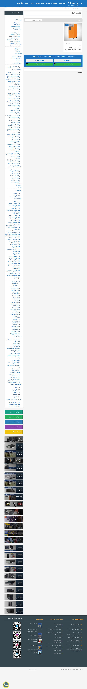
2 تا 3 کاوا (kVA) (16, 306)
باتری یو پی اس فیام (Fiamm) (13, 131)
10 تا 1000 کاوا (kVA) (15, 287)
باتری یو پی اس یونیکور (15, 165)
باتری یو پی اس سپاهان (15, 110)
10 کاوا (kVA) (17, 301)
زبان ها (18, 3)
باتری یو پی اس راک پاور (15, 100)
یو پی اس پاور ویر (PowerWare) (13, 226)
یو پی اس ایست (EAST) (15, 220)
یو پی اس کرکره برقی (57, 648)
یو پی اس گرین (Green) (15, 263)
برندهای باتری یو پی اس (16, 69)
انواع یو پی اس (18, 190)
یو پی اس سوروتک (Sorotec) (13, 249)
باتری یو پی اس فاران (15, 124)
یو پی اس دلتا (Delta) (15, 243)
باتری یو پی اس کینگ (15, 132)
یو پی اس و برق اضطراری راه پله (33, 634)
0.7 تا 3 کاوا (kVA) (16, 282)
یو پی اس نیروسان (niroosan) (13, 275)
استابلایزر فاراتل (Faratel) (14, 41)
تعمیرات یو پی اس (16, 432)
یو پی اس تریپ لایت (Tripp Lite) (13, 236)
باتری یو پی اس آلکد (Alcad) (14, 73)
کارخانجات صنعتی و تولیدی (14, 374)
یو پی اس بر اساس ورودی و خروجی (14, 399)
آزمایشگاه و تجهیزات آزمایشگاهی (13, 340)
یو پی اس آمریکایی (16, 389)
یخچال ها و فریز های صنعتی (14, 379)
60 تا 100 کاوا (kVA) (15, 326)
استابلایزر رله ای (17, 24)
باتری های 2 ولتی (19, 53)
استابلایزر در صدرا (33, 645)
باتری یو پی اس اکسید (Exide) (13, 78)
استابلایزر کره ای (17, 51)
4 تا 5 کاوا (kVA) (16, 316)
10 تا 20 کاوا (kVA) (16, 292)
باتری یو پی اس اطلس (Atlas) (13, 76)
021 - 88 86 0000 (12, 8)
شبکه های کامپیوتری (16, 370)
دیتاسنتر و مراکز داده (16, 360)
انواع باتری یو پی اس (17, 63)
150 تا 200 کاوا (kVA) (15, 304)
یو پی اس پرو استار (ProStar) (13, 232)
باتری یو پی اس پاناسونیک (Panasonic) (14, 84)
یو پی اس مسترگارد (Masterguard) (16, 267)
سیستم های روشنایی (15, 364)
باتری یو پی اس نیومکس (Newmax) (15, 150)
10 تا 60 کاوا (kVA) (16, 299)
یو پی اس (20, 187)
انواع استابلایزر (18, 20)
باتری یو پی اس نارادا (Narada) (13, 144)
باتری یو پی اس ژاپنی (15, 178)
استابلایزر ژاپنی (17, 50)
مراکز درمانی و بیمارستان (15, 377)
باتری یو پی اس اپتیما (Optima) (13, 74)
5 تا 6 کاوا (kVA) (16, 319)
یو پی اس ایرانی (16, 392)
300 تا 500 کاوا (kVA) (15, 314)
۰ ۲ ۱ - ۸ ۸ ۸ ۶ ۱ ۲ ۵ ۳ (68, 60)
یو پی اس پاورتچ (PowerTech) (13, 227)
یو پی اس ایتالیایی (16, 391)
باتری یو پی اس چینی (15, 177)
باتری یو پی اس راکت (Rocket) (13, 102)
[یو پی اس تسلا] (73, 3)
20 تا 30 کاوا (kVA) (16, 307)
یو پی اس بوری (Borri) (15, 224)
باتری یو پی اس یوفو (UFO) (14, 163)
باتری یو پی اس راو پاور (15, 103)
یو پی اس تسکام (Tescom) (14, 238)
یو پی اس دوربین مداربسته (56, 645)
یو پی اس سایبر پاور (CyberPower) (16, 247)
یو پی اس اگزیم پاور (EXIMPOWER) (16, 213)
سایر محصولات (19, 185)
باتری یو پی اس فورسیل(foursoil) (13, 129)
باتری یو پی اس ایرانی (15, 173)
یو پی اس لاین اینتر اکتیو (15, 197)
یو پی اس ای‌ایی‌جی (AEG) (14, 217)
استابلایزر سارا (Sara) (15, 38)
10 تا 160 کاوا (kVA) (15, 290)
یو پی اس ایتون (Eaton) (15, 219)
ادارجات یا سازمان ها (16, 345)
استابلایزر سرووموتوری (15, 26)
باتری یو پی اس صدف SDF (14, 120)
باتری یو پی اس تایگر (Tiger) (14, 93)
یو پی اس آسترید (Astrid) (14, 205)
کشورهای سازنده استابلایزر (16, 45)
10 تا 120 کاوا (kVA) (15, 289)
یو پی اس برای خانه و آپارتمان (14, 381)
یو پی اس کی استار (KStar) (14, 261)
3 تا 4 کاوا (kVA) (16, 311)
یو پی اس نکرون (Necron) (14, 273)
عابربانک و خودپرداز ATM (15, 372)
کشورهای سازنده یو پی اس (15, 384)
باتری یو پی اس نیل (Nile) (14, 148)
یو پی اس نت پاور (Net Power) (13, 272)
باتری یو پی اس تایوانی (15, 175)
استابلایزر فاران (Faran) (15, 43)
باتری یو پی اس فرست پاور (14, 127)
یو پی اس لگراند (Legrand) (14, 265)
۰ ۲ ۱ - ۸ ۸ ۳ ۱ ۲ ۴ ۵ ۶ (40, 60)
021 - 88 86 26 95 (26, 8)
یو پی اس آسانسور (57, 650)
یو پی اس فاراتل (16, 253)
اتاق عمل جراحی (16, 343)
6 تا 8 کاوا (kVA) (16, 325)
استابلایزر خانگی (16, 23)
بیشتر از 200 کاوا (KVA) (15, 333)
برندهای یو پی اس (17, 198)
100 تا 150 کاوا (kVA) (15, 302)
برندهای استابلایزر (17, 30)
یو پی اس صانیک (16, 251)
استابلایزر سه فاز (16, 28)
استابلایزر (21, 16)
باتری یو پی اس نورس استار (14, 146)
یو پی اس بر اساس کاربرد (15, 422)
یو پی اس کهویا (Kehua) (15, 260)
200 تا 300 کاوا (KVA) (15, 309)
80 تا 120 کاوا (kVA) (15, 331)
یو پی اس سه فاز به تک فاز (14, 404)
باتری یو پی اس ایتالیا (15, 172)
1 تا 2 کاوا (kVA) (16, 285)
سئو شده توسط (32, 669)
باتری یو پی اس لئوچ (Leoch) (13, 134)
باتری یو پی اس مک (16, 139)
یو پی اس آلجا (17, 207)
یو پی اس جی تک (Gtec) (14, 241)
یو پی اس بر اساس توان (15, 417)
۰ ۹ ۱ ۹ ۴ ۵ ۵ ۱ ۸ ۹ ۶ (68, 64)
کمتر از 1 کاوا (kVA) (16, 335)
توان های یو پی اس (17, 279)
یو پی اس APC (17, 202)
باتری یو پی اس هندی (15, 182)
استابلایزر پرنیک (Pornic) (14, 36)
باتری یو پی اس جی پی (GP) (14, 98)
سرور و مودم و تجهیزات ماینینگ (13, 362)
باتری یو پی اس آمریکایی (15, 170)
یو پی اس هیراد (17, 277)
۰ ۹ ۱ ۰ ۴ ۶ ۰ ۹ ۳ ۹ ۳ (40, 64)
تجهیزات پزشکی (17, 352)
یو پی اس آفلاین (16, 193)
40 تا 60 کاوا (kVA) (16, 318)
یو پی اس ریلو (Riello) (15, 244)
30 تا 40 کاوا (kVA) (16, 313)
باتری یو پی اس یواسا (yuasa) (13, 160)
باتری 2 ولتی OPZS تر (16, 56)
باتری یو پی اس (19, 60)
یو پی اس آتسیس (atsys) (14, 203)
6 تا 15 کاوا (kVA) (16, 323)
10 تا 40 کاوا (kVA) (16, 297)
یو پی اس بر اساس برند (15, 412)
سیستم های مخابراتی (15, 369)
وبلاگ (42, 3)
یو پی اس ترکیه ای (16, 396)
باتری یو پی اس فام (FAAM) (14, 126)
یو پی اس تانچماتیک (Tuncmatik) (12, 234)
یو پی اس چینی (16, 398)
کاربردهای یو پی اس (17, 336)
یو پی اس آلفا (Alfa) (15, 208)
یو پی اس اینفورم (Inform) (14, 222)
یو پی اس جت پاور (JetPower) (13, 239)
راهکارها (48, 3)
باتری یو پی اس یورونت (15, 162)
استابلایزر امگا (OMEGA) (15, 35)
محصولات (55, 3)
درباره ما (38, 3)
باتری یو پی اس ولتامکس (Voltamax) (15, 157)
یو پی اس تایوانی (16, 394)
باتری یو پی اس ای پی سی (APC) (13, 79)
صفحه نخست (62, 3)
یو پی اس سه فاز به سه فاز (14, 406)
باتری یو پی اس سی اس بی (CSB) (12, 115)
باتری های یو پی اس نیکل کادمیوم (13, 68)
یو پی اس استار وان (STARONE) (13, 210)
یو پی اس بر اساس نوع (15, 427)
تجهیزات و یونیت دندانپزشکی (14, 355)
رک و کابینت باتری (19, 184)
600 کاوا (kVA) (17, 328)
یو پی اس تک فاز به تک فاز (14, 402)
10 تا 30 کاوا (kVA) (16, 295)
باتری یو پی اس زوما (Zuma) (14, 105)
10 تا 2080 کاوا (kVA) (15, 294)
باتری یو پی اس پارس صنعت (14, 81)
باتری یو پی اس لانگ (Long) (14, 136)
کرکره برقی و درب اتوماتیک (14, 376)
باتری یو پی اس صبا (16, 119)
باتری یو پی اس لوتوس (15, 138)
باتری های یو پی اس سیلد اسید (13, 66)
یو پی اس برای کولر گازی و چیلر (13, 382)
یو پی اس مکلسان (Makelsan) (13, 270)
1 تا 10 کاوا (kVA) (16, 283)
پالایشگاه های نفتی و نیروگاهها (13, 348)
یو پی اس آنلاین (16, 195)
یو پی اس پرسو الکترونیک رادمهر (13, 231)
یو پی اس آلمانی (16, 387)
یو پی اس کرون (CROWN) (14, 258)
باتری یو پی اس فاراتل (15, 122)
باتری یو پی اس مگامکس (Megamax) (15, 142)
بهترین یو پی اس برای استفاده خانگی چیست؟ (32, 630)
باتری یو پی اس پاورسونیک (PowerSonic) (14, 87)
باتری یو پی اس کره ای (15, 180)
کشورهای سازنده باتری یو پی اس (14, 167)
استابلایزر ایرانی (17, 48)
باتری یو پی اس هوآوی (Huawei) (13, 153)
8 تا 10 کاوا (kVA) (16, 330)
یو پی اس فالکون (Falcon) (14, 256)
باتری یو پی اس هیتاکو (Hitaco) (13, 155)
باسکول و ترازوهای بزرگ (15, 346)
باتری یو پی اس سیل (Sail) (14, 117)
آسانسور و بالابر (17, 341)
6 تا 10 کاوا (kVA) (16, 321)
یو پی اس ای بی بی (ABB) (14, 215)
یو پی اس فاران (17, 255)
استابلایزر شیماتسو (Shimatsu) (13, 40)
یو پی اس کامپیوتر (57, 653)
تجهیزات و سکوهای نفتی (15, 353)
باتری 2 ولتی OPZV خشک (15, 58)
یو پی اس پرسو (17, 229)
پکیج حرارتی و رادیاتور (15, 350)
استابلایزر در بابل (33, 624)
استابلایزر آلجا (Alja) (15, 33)
